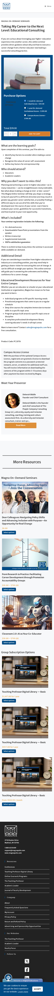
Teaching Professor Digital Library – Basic (23, 795)
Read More (20, 425)
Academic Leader (12, 886)
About (7, 903)
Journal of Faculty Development (18, 890)
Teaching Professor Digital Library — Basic (24, 691)
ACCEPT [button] (37, 989)
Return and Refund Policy (15, 922)
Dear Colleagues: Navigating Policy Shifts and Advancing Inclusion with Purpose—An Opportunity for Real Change (24, 520)
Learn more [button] (23, 992)
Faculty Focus (10, 948)
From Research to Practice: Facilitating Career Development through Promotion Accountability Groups (23, 577)
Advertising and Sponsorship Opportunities (23, 926)
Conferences (10, 867)
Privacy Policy (10, 917)
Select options (9, 532)
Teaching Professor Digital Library (19, 872)
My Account (9, 912)
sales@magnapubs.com (36, 327)
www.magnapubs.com (13, 853)
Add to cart (34, 134)
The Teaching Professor (14, 881)
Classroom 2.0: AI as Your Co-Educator (21, 633)
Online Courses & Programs (16, 876)
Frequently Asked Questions (16, 908)
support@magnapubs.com (15, 850)
